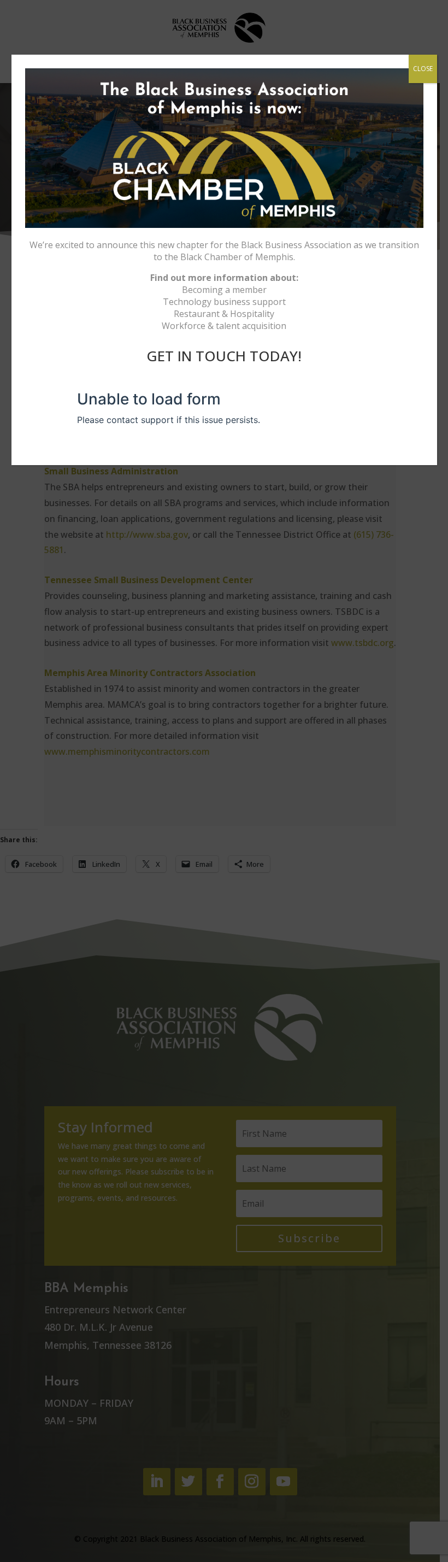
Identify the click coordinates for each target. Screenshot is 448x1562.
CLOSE (423, 68)
